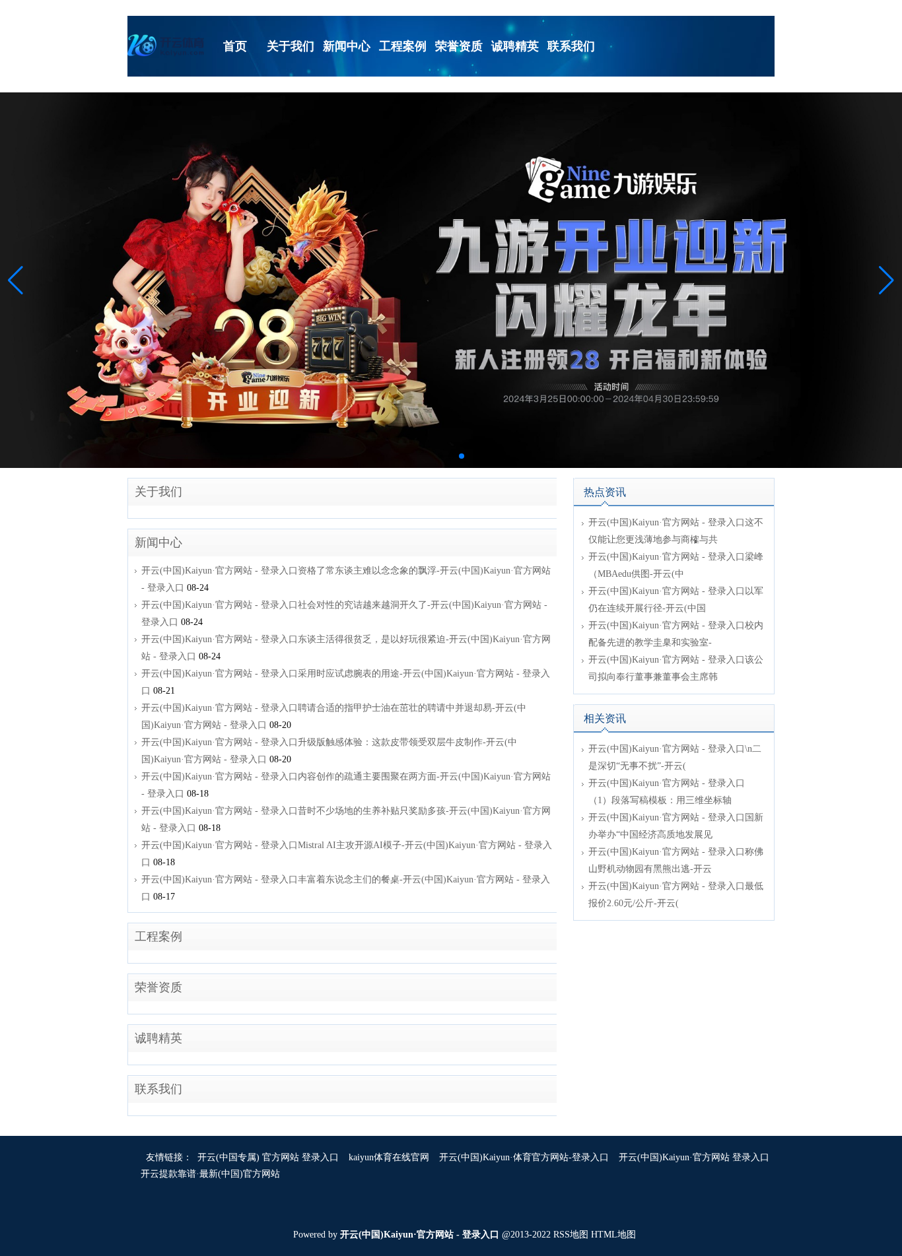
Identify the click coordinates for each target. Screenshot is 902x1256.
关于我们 (158, 491)
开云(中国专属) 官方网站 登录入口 (268, 1157)
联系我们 (158, 1089)
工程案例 (158, 936)
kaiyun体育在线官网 (389, 1157)
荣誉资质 (158, 987)
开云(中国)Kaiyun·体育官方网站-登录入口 (524, 1157)
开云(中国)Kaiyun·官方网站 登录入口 (694, 1157)
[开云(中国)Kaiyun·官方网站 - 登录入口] (167, 45)
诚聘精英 (158, 1038)
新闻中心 (158, 542)
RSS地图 (570, 1234)
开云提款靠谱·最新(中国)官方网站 (210, 1174)
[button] (886, 280)
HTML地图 (613, 1234)
